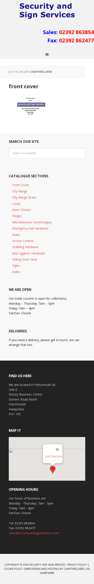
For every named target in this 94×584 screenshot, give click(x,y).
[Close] (57, 449)
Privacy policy (77, 565)
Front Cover (20, 185)
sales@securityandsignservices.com (34, 533)
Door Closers (21, 210)
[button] (52, 469)
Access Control (22, 241)
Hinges (17, 216)
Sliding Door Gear (24, 259)
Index (16, 272)
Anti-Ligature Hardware (28, 253)
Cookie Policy (13, 569)
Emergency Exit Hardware (30, 228)
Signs (16, 265)
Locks (16, 204)
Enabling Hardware (25, 247)
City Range (19, 191)
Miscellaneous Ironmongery (32, 222)
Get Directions (54, 456)
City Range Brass (24, 197)
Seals (16, 235)
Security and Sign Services (47, 11)
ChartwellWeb (74, 569)
